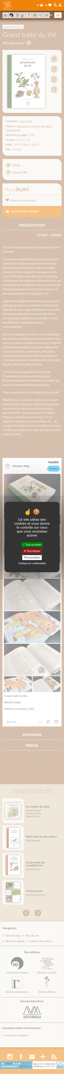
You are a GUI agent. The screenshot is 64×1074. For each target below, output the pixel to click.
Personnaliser (32, 557)
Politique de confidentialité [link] (32, 563)
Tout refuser (33, 551)
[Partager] (41, 15)
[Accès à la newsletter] (35, 15)
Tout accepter (33, 544)
